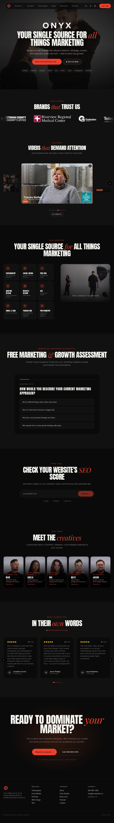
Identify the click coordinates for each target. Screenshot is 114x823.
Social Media (36, 793)
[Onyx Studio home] (9, 6)
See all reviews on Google (58, 630)
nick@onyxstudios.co (95, 793)
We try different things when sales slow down (39, 402)
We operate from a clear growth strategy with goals (41, 425)
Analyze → (85, 494)
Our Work (30, 6)
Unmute (58, 214)
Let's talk (105, 6)
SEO (33, 803)
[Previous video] (4, 183)
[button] (57, 183)
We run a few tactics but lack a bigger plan (38, 410)
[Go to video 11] (64, 210)
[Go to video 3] (52, 210)
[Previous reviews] (3, 660)
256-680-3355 (93, 790)
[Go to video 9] (61, 210)
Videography (36, 790)
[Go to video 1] (49, 210)
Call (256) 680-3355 (70, 752)
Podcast (75, 6)
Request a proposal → (44, 752)
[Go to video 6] (56, 210)
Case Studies (43, 6)
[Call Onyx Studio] (86, 6)
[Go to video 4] (53, 210)
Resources (64, 6)
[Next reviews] (110, 660)
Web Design (36, 800)
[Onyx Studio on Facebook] (91, 6)
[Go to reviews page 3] (57, 682)
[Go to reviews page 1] (54, 682)
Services (18, 6)
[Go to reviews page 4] (59, 682)
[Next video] (110, 183)
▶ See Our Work (72, 62)
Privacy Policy (105, 815)
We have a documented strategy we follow (38, 418)
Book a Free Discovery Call (47, 62)
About (54, 6)
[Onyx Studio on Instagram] (95, 6)
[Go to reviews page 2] (56, 682)
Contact (62, 803)
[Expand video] (90, 165)
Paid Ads (35, 797)
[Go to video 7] (57, 210)
